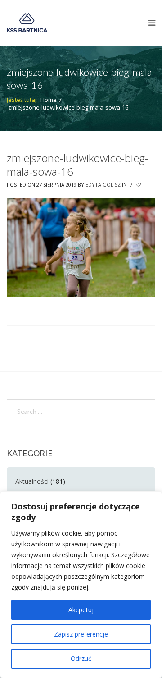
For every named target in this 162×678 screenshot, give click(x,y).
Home (48, 100)
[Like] (139, 185)
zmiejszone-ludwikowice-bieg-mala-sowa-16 (77, 165)
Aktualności (32, 481)
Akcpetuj (81, 609)
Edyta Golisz (103, 184)
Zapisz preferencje (81, 634)
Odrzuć (81, 658)
